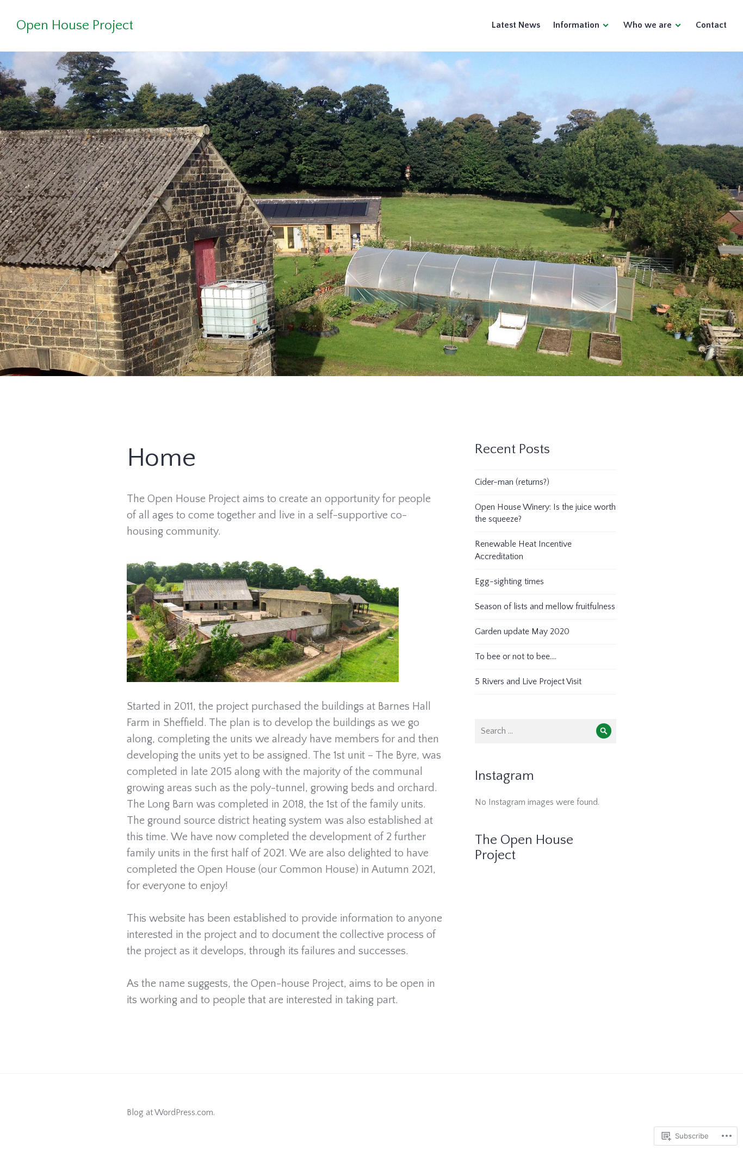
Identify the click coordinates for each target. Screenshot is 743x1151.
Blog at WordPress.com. (171, 1112)
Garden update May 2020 (522, 631)
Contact (711, 25)
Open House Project (74, 25)
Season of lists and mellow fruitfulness (545, 606)
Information (576, 25)
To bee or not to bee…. (515, 656)
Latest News (516, 25)
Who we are (647, 25)
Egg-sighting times (509, 581)
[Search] (604, 731)
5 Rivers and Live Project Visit (528, 681)
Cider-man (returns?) (512, 482)
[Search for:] (545, 731)
